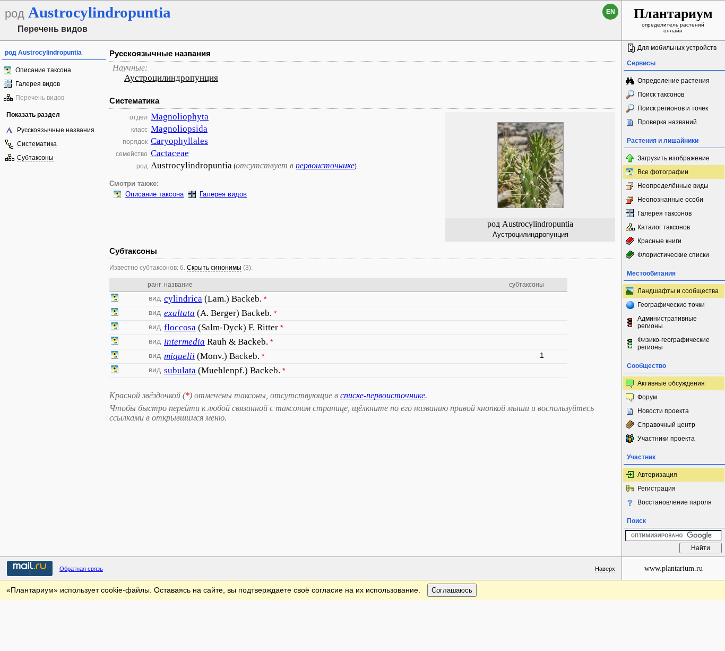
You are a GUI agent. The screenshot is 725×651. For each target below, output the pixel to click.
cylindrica (183, 299)
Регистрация (656, 488)
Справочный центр (666, 425)
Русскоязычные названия (55, 130)
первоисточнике (325, 165)
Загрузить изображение (673, 158)
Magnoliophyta (180, 117)
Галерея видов (37, 84)
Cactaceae (170, 153)
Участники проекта (666, 438)
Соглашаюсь (451, 590)
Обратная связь (81, 569)
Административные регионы (667, 322)
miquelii (179, 356)
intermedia (184, 342)
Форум (647, 397)
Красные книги (659, 241)
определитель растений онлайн (673, 19)
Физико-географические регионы (673, 343)
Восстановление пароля (674, 502)
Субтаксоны (35, 157)
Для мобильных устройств (677, 48)
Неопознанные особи (670, 199)
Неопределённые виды (673, 186)
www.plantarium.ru (673, 568)
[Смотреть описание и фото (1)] (114, 299)
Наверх (605, 569)
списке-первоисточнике (382, 395)
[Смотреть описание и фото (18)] (114, 313)
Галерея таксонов (664, 213)
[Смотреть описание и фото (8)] (114, 356)
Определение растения (673, 80)
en (610, 11)
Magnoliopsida (179, 129)
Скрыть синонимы (214, 267)
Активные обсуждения (671, 383)
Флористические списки (673, 255)
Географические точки (671, 305)
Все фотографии (662, 172)
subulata (180, 370)
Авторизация (657, 474)
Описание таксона (43, 70)
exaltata (179, 313)
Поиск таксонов (660, 94)
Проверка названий (667, 122)
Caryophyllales (179, 141)
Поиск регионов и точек (672, 108)
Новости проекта (663, 411)
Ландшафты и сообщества (678, 291)
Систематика (37, 144)
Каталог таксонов (663, 227)
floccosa (180, 327)
